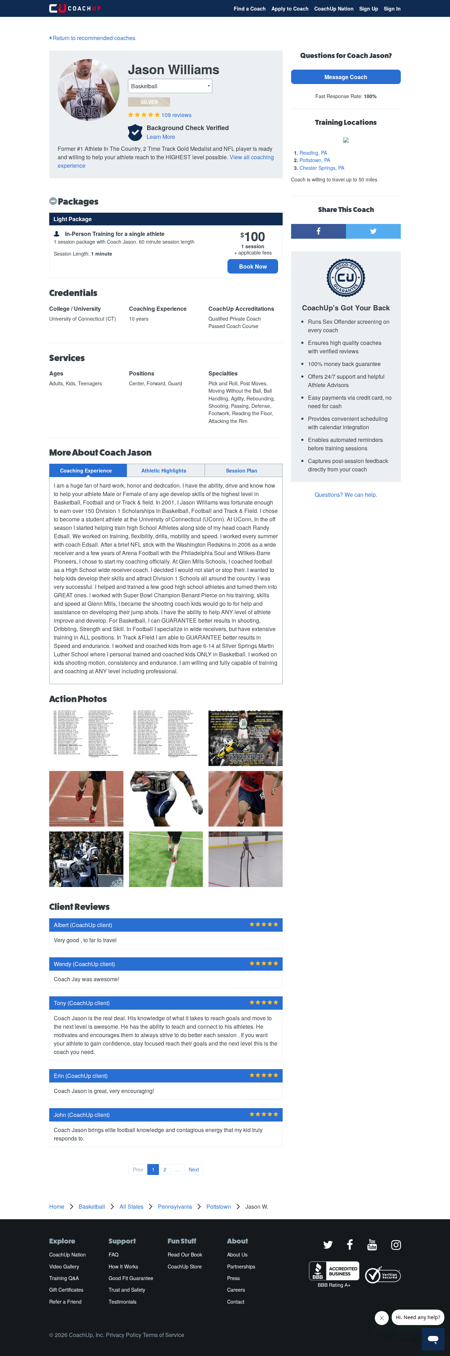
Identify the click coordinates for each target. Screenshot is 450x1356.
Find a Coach (250, 8)
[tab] (88, 470)
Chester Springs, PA (322, 167)
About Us (237, 1254)
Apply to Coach (290, 8)
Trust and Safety (127, 1289)
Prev (138, 1169)
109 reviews (176, 115)
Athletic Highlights (163, 470)
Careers (236, 1289)
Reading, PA (313, 152)
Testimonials (122, 1301)
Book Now (253, 266)
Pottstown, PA (315, 159)
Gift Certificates (66, 1289)
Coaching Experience (86, 470)
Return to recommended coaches (93, 38)
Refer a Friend (65, 1301)
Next (194, 1169)
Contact (235, 1301)
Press (233, 1277)
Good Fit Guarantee (131, 1277)
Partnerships (241, 1266)
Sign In (392, 8)
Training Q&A (64, 1277)
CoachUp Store (185, 1266)
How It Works (123, 1266)
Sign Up (368, 8)
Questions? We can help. (346, 494)
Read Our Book (185, 1254)
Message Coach (345, 77)
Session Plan (241, 470)
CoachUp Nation (334, 8)
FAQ (113, 1254)
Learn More (161, 137)
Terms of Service (163, 1335)
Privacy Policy (123, 1335)
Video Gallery (64, 1266)
